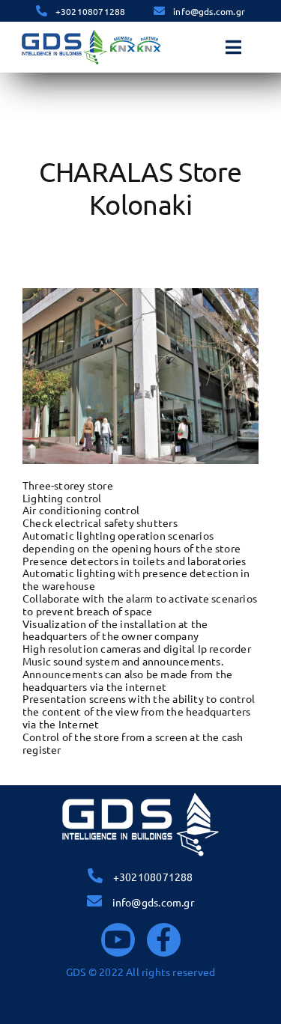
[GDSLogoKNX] (92, 33)
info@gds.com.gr (209, 11)
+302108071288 (90, 11)
